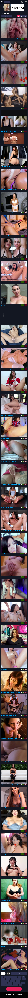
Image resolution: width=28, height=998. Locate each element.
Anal (11, 976)
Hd (7, 981)
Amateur (6, 976)
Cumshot (18, 978)
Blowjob (7, 978)
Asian (15, 976)
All (18, 16)
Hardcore (3, 981)
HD (22, 16)
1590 (8, 973)
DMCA (18, 996)
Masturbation (4, 983)
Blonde (3, 978)
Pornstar (3, 985)
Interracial (12, 981)
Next (19, 973)
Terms (15, 996)
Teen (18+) (9, 985)
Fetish (24, 978)
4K (25, 16)
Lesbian (17, 981)
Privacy (12, 996)
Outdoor (22, 983)
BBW (19, 976)
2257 (9, 996)
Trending (6, 16)
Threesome (15, 985)
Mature (10, 983)
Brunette (13, 978)
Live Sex (7, 2)
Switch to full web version (14, 989)
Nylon (18, 983)
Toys (20, 985)
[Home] (2, 2)
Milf (14, 983)
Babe (23, 976)
